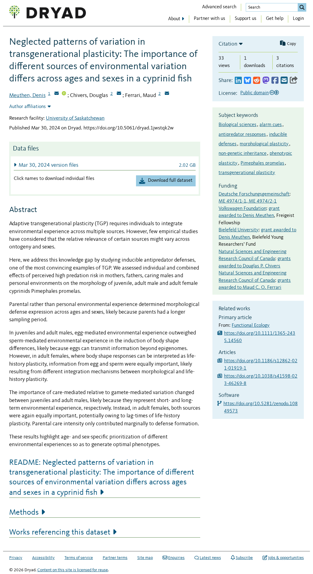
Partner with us (209, 18)
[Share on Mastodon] (265, 80)
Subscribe (244, 558)
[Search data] (302, 7)
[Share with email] (284, 80)
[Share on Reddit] (256, 80)
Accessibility (43, 558)
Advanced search (219, 7)
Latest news (210, 558)
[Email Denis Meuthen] (56, 94)
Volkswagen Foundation (242, 208)
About (174, 19)
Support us (245, 18)
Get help (274, 18)
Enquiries (176, 558)
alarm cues (271, 124)
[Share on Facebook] (274, 80)
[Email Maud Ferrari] (167, 94)
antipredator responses (242, 134)
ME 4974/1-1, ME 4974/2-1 (248, 201)
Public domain (254, 93)
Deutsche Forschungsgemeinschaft (254, 194)
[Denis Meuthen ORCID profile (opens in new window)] (64, 94)
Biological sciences (237, 124)
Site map (145, 558)
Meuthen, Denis (27, 95)
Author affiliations (27, 106)
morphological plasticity (264, 144)
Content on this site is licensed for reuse (72, 570)
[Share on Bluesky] (247, 80)
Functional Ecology (251, 325)
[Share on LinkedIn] (238, 80)
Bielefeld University (239, 230)
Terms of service (78, 558)
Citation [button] (228, 44)
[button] (105, 165)
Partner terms (115, 558)
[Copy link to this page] (294, 80)
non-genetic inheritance (243, 153)
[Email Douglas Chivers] (119, 94)
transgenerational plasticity (247, 172)
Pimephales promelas (262, 163)
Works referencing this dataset (59, 532)
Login (298, 18)
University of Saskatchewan (75, 118)
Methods (24, 512)
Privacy (15, 558)
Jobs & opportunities (286, 558)
